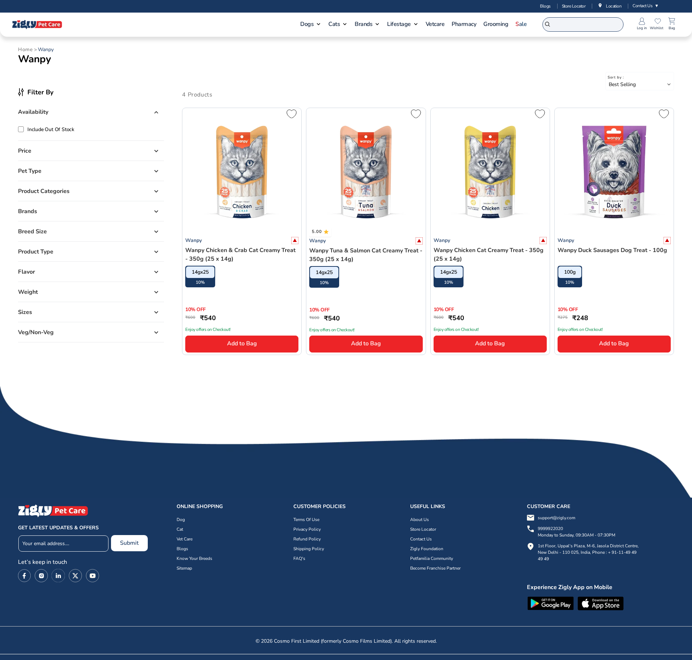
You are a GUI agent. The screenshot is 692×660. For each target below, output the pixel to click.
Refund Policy (307, 539)
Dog (181, 519)
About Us (419, 519)
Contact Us (646, 6)
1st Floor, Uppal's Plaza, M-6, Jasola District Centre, (588, 546)
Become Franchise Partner (435, 568)
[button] (311, 25)
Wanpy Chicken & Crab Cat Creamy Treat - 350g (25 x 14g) (240, 254)
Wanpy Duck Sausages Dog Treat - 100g (612, 250)
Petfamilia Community (431, 558)
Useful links (427, 506)
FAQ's (299, 558)
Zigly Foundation (426, 549)
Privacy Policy (307, 529)
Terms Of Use (306, 519)
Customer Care (548, 506)
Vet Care (184, 539)
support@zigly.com (556, 518)
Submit (129, 543)
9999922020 (576, 532)
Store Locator (574, 6)
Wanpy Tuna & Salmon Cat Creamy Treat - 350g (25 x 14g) (365, 255)
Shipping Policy (308, 549)
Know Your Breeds (194, 558)
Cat (180, 529)
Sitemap (184, 568)
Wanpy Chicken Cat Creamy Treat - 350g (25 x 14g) (489, 254)
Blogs (545, 6)
